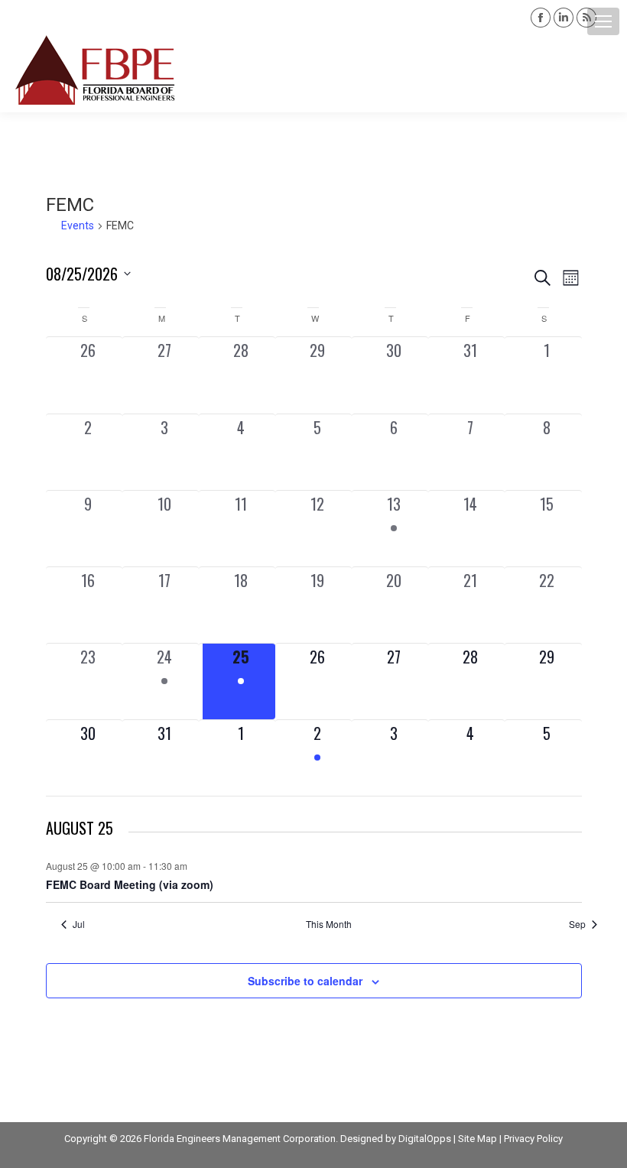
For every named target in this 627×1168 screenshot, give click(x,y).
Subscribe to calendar (305, 980)
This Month (329, 924)
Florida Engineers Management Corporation (240, 1138)
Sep (577, 924)
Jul (79, 924)
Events (77, 225)
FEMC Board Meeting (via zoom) (129, 884)
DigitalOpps (424, 1138)
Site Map (477, 1138)
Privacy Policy (533, 1138)
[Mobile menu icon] (603, 21)
